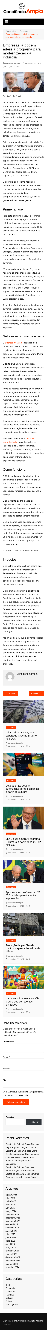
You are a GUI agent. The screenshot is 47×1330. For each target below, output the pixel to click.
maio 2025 (10, 1241)
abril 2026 (10, 1208)
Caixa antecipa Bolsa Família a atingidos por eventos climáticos (22, 1001)
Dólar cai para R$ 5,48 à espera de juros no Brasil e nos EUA (21, 735)
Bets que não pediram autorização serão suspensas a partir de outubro (23, 788)
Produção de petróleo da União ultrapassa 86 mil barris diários (23, 948)
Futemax (9, 1295)
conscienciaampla (12, 63)
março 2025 (10, 1247)
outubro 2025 (11, 1224)
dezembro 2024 (12, 1257)
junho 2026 (10, 1201)
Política (8, 1301)
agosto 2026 (11, 1195)
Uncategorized (12, 1304)
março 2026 (10, 1211)
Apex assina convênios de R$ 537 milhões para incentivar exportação (23, 895)
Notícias (9, 1298)
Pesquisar (10, 1117)
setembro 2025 (12, 1228)
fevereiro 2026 (12, 1214)
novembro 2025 (12, 1221)
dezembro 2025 (12, 1218)
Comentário (9, 1041)
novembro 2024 (12, 1261)
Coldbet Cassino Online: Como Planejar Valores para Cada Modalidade (19, 1160)
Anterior (12, 693)
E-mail (6, 1068)
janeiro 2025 (11, 1254)
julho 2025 (10, 1234)
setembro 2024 (12, 1267)
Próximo (34, 693)
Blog (7, 1285)
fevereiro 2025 (12, 1251)
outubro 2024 (11, 1264)
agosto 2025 (11, 1231)
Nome (6, 1057)
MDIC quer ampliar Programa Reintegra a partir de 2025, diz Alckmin (23, 841)
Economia (15, 67)
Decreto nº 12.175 (13, 342)
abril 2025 (10, 1244)
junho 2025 (10, 1238)
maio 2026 (10, 1205)
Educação (10, 1291)
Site (4, 1080)
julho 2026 (10, 1198)
